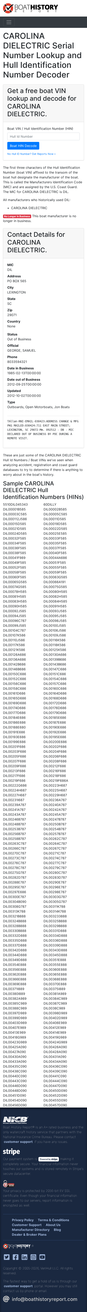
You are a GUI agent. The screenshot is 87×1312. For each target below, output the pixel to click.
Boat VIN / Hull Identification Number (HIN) (40, 129)
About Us (53, 1225)
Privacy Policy (23, 1220)
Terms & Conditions (53, 1220)
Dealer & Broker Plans (29, 1234)
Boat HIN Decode (23, 146)
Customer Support (26, 1225)
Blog (57, 1230)
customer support (18, 1142)
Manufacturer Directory (31, 1230)
